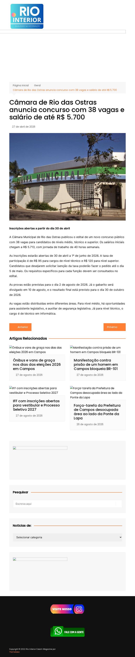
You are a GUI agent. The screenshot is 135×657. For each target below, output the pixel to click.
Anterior (23, 327)
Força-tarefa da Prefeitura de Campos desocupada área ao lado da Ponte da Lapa (97, 412)
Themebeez (14, 652)
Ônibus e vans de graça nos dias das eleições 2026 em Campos (37, 364)
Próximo (112, 327)
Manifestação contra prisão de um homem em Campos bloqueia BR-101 (96, 364)
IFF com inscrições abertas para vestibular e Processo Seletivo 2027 (36, 405)
